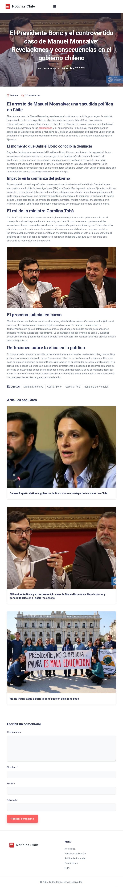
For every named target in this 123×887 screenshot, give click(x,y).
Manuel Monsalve (33, 386)
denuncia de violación (96, 386)
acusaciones (45, 128)
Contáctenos (71, 863)
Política (14, 95)
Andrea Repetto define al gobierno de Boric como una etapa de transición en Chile (58, 493)
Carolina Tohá (73, 386)
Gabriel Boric (54, 386)
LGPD (67, 868)
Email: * (11, 783)
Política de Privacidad (75, 858)
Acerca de (70, 849)
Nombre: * (12, 767)
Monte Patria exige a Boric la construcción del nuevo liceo (44, 698)
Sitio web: (12, 800)
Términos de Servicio (75, 853)
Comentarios (14, 732)
